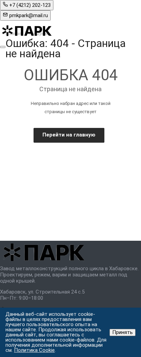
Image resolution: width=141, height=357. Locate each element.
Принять (122, 332)
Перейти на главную (68, 135)
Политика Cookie (34, 350)
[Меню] (2, 47)
